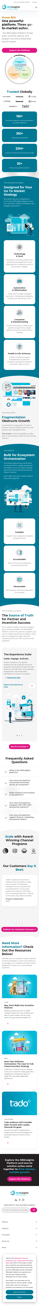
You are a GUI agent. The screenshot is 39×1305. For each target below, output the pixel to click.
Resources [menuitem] (5, 1241)
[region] (19, 901)
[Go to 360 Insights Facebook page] (19, 1200)
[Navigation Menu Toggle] (36, 7)
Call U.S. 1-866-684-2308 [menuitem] (21, 2)
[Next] (22, 921)
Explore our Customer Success (18, 929)
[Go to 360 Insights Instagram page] (23, 1200)
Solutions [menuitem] (5, 1228)
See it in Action (19, 747)
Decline (19, 1297)
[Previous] (17, 921)
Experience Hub (13, 678)
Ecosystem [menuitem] (6, 1235)
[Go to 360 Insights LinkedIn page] (16, 1200)
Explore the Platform (19, 50)
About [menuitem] (4, 1247)
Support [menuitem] (34, 2)
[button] (17, 735)
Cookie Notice (21, 1260)
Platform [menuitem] (5, 1222)
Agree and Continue (20, 1292)
